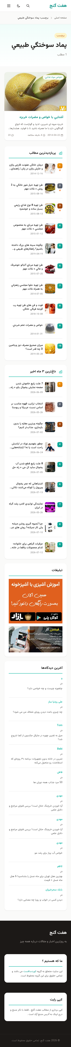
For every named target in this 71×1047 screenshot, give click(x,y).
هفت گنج (58, 932)
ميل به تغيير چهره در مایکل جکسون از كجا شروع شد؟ (36, 737)
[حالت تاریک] (18, 6)
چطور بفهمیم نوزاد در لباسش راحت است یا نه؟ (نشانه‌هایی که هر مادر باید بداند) (27, 446)
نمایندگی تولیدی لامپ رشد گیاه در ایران (26, 506)
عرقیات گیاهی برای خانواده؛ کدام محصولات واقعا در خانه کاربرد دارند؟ (27, 546)
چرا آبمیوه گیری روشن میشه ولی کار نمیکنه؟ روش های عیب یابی (26, 526)
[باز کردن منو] (8, 6)
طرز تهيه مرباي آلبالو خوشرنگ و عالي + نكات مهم (27, 267)
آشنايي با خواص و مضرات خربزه (41, 117)
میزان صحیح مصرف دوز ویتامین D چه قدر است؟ (26, 347)
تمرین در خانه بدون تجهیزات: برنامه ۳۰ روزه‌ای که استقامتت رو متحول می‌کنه (36, 761)
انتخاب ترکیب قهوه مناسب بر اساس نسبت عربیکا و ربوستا (27, 406)
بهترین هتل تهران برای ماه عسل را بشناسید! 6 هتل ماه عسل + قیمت (36, 878)
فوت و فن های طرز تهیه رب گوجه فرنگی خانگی (28, 307)
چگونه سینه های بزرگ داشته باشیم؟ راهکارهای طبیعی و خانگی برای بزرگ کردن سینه (27, 247)
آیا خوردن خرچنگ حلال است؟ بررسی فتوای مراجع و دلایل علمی (35, 808)
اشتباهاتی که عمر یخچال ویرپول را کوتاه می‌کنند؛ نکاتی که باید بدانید (27, 486)
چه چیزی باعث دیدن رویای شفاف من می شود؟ (37, 712)
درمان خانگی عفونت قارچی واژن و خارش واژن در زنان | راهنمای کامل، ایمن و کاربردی (26, 167)
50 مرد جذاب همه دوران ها (47, 783)
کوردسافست (29, 972)
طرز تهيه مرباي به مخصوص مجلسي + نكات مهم (28, 227)
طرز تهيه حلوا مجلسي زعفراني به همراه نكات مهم (27, 287)
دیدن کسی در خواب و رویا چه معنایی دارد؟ (40, 900)
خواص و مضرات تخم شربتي (28, 325)
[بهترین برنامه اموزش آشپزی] (35, 601)
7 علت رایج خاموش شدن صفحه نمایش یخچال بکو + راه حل (27, 386)
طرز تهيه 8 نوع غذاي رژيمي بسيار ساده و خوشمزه (28, 207)
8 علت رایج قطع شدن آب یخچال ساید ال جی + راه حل (27, 466)
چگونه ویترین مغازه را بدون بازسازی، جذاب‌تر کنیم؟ (28, 426)
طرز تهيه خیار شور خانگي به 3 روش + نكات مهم (27, 187)
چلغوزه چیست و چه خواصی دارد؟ (44, 689)
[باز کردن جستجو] (27, 6)
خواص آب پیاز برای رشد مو (48, 853)
